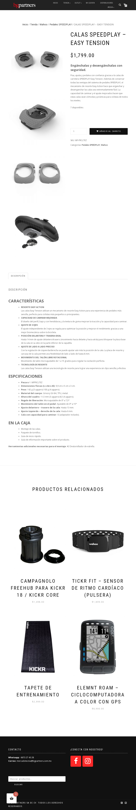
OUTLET (77, 3)
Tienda (66, 3)
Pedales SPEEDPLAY (61, 24)
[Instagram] (87, 761)
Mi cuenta (90, 3)
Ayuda (110, 7)
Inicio (55, 3)
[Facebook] (75, 761)
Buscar (18, 785)
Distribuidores (106, 3)
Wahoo (43, 24)
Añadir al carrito (110, 131)
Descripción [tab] (18, 276)
